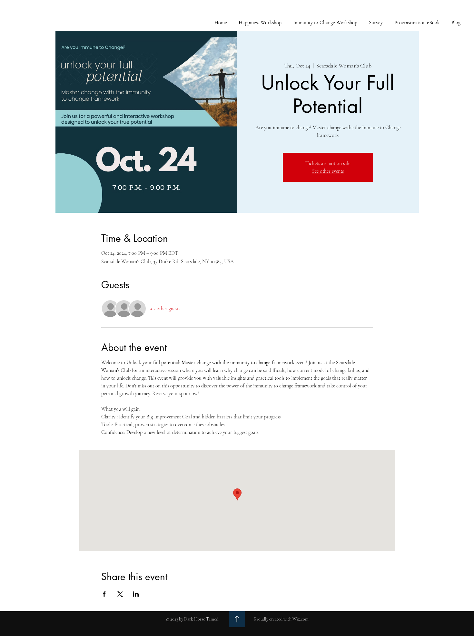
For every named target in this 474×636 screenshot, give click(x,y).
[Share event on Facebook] (104, 594)
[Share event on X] (120, 594)
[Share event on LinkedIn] (136, 594)
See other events (328, 171)
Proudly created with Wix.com (281, 619)
